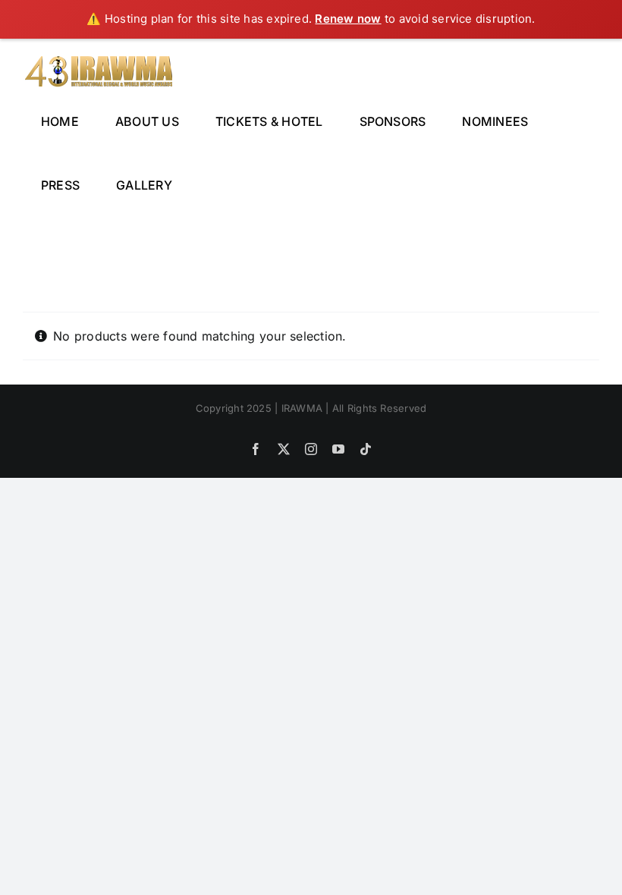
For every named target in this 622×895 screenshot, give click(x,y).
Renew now (348, 18)
